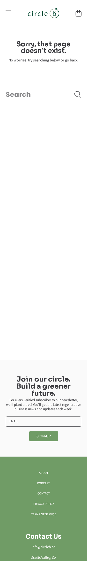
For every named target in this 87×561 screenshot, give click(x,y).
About (43, 473)
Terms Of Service (43, 514)
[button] (8, 13)
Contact (43, 493)
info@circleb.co (43, 547)
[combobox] (43, 94)
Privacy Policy (43, 504)
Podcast (43, 483)
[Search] (78, 94)
